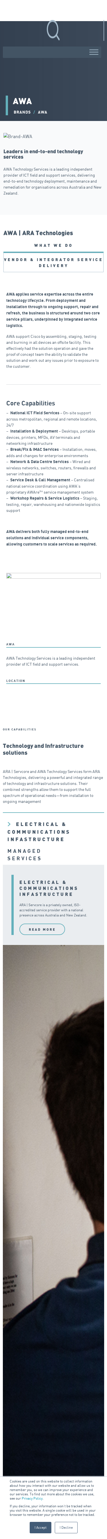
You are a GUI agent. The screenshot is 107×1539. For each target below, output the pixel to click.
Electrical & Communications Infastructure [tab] (38, 831)
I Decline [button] (66, 1527)
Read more (42, 929)
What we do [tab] (53, 245)
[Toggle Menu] (93, 52)
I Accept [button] (41, 1527)
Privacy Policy (32, 1498)
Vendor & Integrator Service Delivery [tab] (53, 262)
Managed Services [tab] (24, 855)
